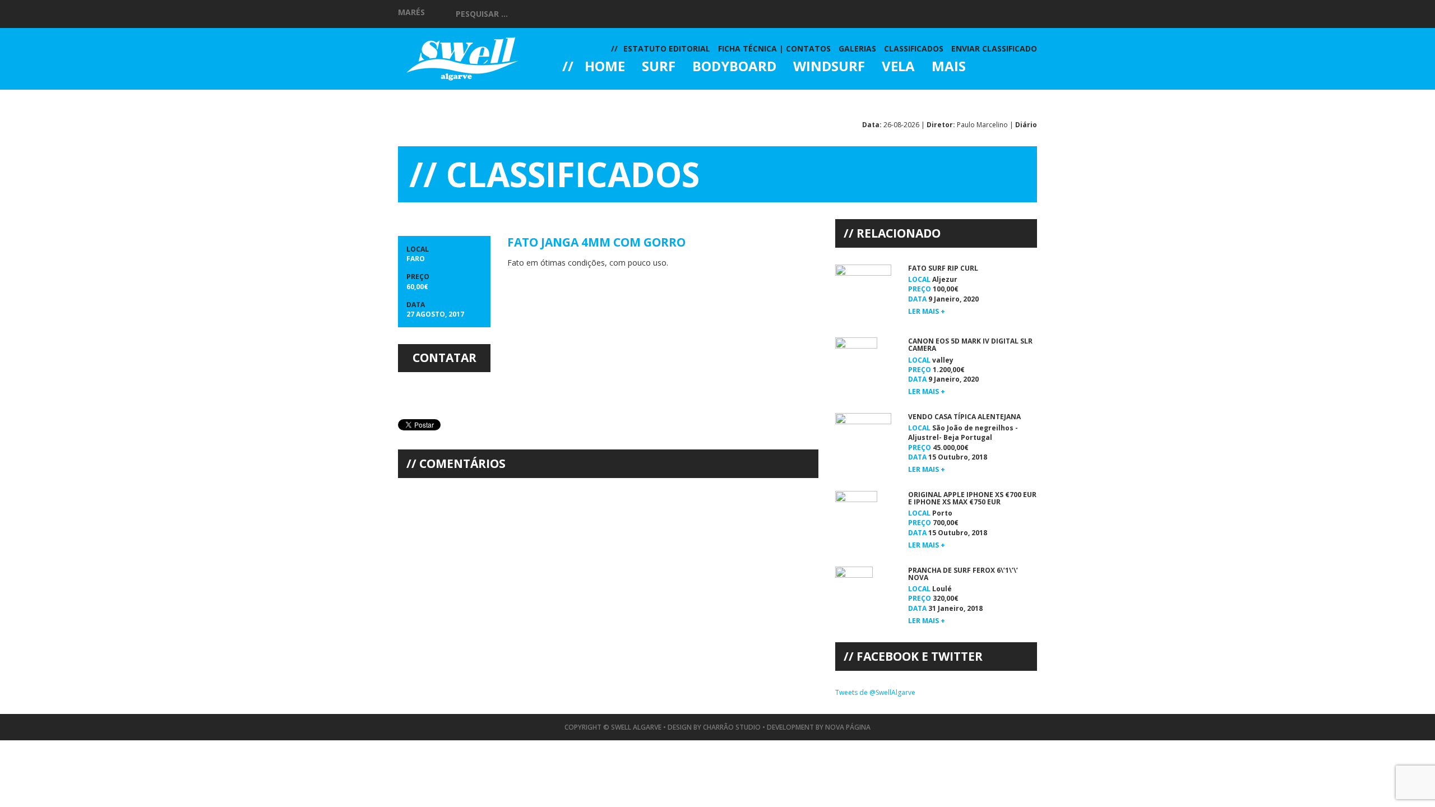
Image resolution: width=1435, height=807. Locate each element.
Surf (658, 67)
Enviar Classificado (994, 48)
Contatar (444, 357)
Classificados (913, 48)
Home (605, 67)
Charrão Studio (732, 727)
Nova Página (848, 727)
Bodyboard (734, 67)
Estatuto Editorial (666, 48)
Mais (949, 67)
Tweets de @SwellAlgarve (875, 692)
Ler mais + (926, 311)
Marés (411, 12)
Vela (898, 67)
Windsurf (829, 67)
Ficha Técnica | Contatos (774, 48)
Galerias (603, 97)
